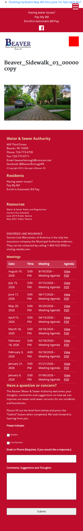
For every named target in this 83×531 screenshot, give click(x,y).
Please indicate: (15, 425)
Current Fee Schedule (18, 212)
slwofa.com (23, 249)
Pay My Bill (42, 17)
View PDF (67, 273)
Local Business (16, 442)
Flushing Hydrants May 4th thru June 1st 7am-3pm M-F (45, 2)
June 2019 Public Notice (19, 215)
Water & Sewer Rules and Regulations (26, 209)
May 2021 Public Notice (19, 219)
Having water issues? (41, 12)
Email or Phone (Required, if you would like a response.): (39, 449)
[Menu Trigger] (75, 6)
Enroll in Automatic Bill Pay (41, 21)
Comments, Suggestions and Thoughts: (29, 467)
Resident (14, 434)
